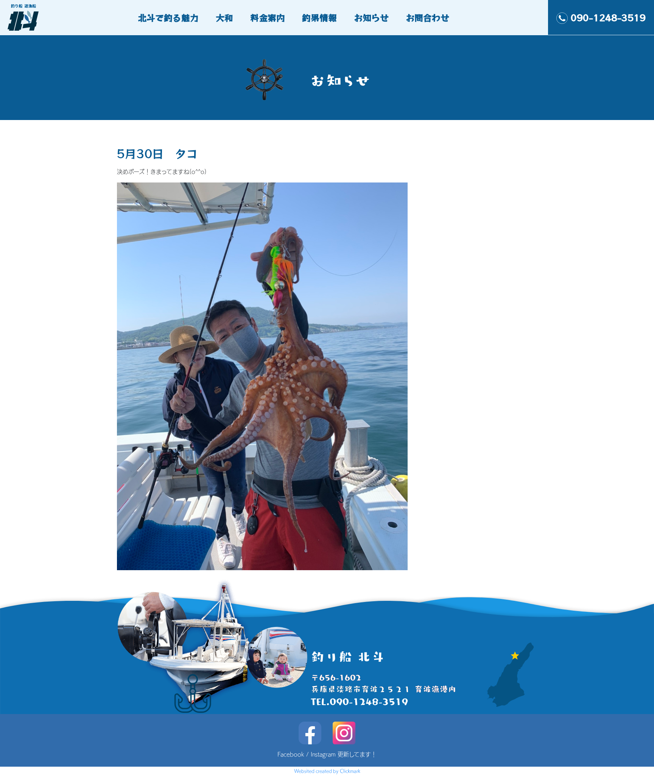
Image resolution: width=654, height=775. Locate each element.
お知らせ (371, 17)
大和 (224, 17)
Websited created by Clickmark (327, 771)
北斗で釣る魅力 (168, 17)
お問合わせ (427, 17)
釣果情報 (319, 17)
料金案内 (267, 17)
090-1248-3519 (608, 17)
